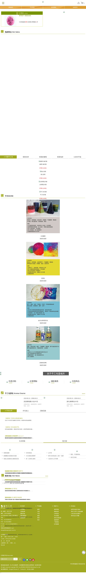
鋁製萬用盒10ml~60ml (43, 123)
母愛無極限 (6, 453)
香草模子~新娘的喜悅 (25, 15)
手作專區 (32, 7)
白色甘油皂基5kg (43, 76)
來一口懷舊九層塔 (30, 458)
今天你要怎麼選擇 (30, 455)
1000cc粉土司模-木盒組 (43, 88)
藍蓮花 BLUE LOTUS (43, 135)
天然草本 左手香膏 (53, 458)
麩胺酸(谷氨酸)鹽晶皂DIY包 (43, 41)
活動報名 (10, 7)
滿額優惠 (54, 382)
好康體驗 (33, 382)
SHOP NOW (43, 238)
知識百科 (75, 7)
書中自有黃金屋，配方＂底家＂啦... (56, 456)
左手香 (50, 453)
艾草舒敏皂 (29, 453)
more (83, 393)
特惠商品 (75, 382)
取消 (20, 559)
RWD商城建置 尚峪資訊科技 (77, 564)
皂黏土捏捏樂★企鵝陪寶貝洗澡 (11, 459)
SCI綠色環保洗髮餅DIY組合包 (43, 112)
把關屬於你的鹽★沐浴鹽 (10, 455)
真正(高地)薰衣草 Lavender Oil (43, 147)
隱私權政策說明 (5, 565)
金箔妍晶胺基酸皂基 (43, 100)
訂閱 (15, 559)
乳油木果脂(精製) (43, 53)
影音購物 (53, 7)
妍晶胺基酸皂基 (43, 64)
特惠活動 (12, 382)
